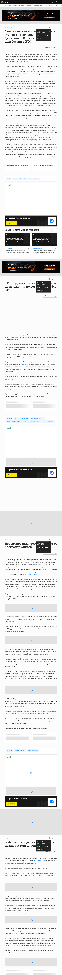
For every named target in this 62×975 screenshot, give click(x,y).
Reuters (31, 61)
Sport (56, 5)
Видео (42, 5)
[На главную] (4, 2)
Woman (51, 5)
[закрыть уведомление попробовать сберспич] (49, 31)
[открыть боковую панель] (52, 2)
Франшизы (28, 5)
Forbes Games (10, 5)
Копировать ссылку (51, 47)
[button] (60, 2)
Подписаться (11, 223)
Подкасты (36, 5)
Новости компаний (37, 248)
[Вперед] (60, 166)
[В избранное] (28, 163)
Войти (46, 2)
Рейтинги (21, 5)
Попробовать (40, 38)
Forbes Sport (9, 248)
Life (46, 5)
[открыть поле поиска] (56, 2)
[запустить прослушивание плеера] (49, 27)
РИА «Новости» (33, 574)
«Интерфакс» (25, 364)
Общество (8, 500)
